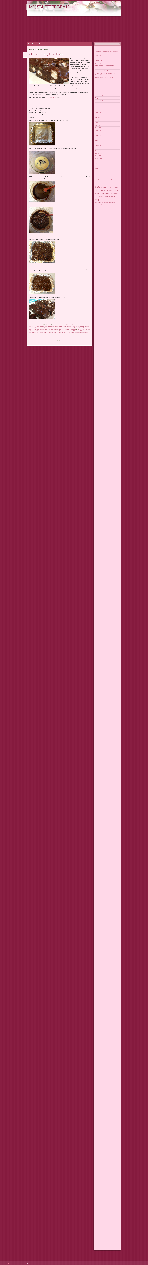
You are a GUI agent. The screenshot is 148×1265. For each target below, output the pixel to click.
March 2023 (97, 117)
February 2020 (98, 120)
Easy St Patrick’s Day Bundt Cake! (102, 68)
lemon (107, 193)
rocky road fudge (32, 332)
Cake (99, 180)
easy (77, 326)
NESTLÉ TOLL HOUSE (51, 97)
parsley (101, 196)
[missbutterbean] (86, 8)
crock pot (105, 184)
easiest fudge (72, 326)
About (40, 44)
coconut (99, 181)
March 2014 (97, 143)
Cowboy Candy (98, 55)
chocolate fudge (79, 324)
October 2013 (98, 155)
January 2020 (98, 122)
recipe (98, 199)
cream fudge (60, 326)
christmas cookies (36, 326)
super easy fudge (54, 332)
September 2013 (98, 158)
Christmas (116, 180)
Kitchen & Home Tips (100, 92)
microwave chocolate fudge (70, 329)
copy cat (104, 181)
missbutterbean (49, 7)
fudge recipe (58, 327)
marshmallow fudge (60, 329)
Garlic (97, 190)
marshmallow (53, 329)
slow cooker (98, 202)
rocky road (85, 330)
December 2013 (98, 150)
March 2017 (97, 125)
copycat (108, 181)
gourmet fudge (71, 327)
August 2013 (97, 160)
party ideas (107, 196)
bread (96, 180)
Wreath (112, 204)
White (109, 204)
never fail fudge (35, 330)
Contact (46, 44)
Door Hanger (115, 184)
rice (110, 200)
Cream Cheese (98, 184)
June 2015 (97, 137)
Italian (116, 190)
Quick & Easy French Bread (101, 63)
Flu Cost (109, 187)
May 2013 (97, 168)
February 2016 (98, 132)
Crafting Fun (98, 89)
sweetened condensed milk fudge (78, 332)
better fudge (68, 324)
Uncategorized (99, 101)
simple (114, 200)
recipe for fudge (79, 330)
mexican (97, 196)
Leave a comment (33, 334)
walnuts (86, 332)
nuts (52, 330)
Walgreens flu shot (103, 204)
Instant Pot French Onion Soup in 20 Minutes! (104, 65)
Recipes (48, 324)
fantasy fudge (43, 327)
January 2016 (98, 135)
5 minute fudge (58, 324)
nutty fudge (55, 330)
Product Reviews (32, 44)
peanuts (68, 330)
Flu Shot (114, 187)
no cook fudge (42, 330)
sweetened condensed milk (64, 332)
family (105, 187)
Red (108, 200)
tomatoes (97, 204)
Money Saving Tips (100, 95)
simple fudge (39, 332)
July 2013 (97, 163)
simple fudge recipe (46, 332)
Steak (107, 202)
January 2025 (98, 112)
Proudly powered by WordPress (12, 1263)
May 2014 (97, 140)
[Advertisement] (74, 29)
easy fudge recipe (35, 327)
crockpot (110, 184)
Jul (25, 54)
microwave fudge (80, 329)
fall (101, 187)
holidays (103, 190)
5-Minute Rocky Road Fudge (46, 55)
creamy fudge (66, 326)
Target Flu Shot (112, 202)
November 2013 (98, 153)
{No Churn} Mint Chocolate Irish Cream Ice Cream (105, 77)
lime (110, 193)
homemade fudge (35, 329)
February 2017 (98, 127)
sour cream (104, 202)
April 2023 (97, 115)
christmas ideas (53, 326)
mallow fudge (47, 329)
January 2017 (98, 130)
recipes (104, 200)
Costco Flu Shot (113, 181)
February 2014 (98, 145)
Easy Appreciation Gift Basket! (101, 70)
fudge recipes (64, 327)
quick (113, 196)
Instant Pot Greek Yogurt (100, 60)
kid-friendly (42, 329)
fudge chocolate (52, 327)
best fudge (64, 324)
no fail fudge (47, 330)
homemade (76, 327)
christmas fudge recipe (45, 326)
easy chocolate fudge (82, 326)
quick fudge (73, 330)
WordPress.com (31, 1263)
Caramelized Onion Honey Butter (102, 57)
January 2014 (98, 148)
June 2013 (97, 165)
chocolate (74, 324)
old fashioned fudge (62, 330)
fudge (47, 327)
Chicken (104, 180)
